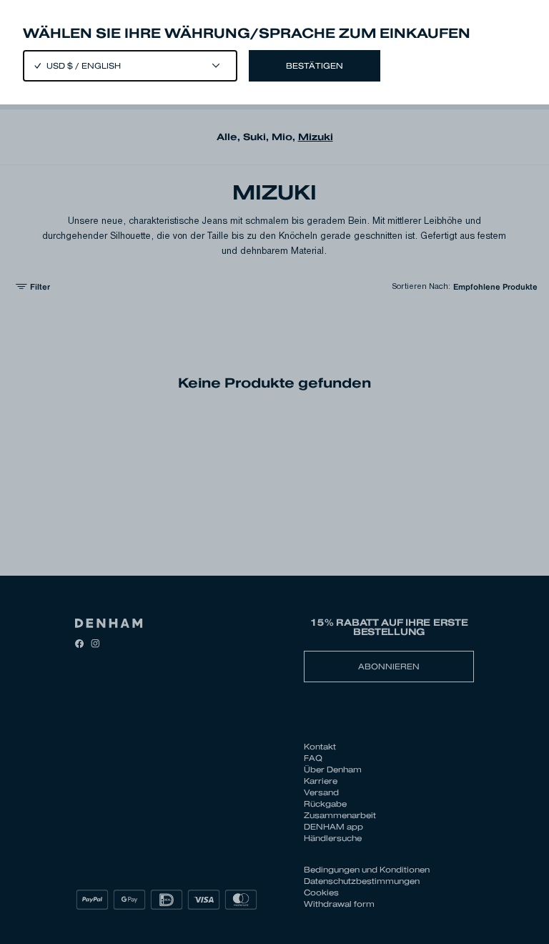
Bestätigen (314, 66)
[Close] (274, 472)
